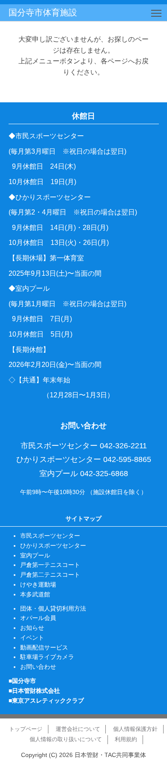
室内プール (35, 555)
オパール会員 (38, 617)
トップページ (25, 729)
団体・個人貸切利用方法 (53, 608)
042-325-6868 (104, 473)
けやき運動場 (38, 584)
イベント (32, 637)
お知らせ (32, 627)
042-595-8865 (127, 459)
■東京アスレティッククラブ (46, 700)
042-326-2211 (123, 445)
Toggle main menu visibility (156, 12)
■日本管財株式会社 (34, 690)
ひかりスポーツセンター (53, 545)
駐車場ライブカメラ (47, 656)
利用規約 (126, 739)
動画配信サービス (44, 647)
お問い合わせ (38, 666)
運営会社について (78, 729)
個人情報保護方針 (135, 729)
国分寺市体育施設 (43, 12)
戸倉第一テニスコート (50, 564)
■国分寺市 (22, 680)
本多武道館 (35, 594)
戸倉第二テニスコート (50, 574)
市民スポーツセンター (50, 535)
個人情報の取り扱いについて (66, 739)
